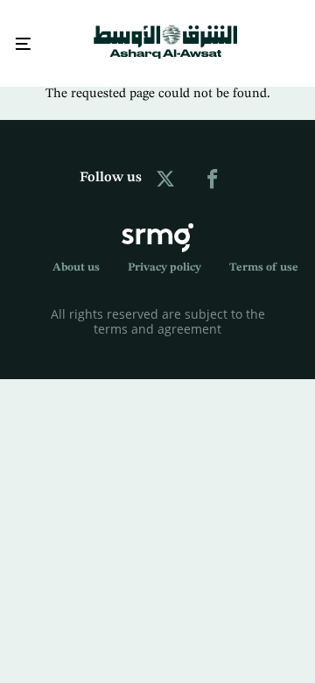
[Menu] (22, 42)
